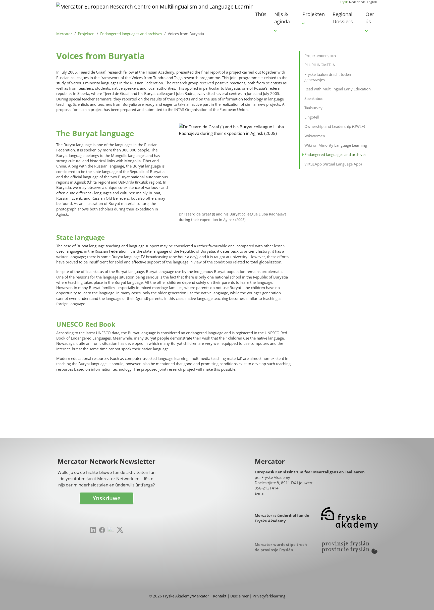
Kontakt (219, 595)
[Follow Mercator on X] (120, 530)
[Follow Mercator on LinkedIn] (93, 530)
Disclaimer (239, 595)
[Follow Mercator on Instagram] (110, 530)
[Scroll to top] (422, 598)
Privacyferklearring (269, 595)
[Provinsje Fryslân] (349, 547)
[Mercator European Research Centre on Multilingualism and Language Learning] (154, 14)
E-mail (260, 493)
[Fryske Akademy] (349, 518)
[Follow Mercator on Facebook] (102, 530)
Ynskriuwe (107, 498)
